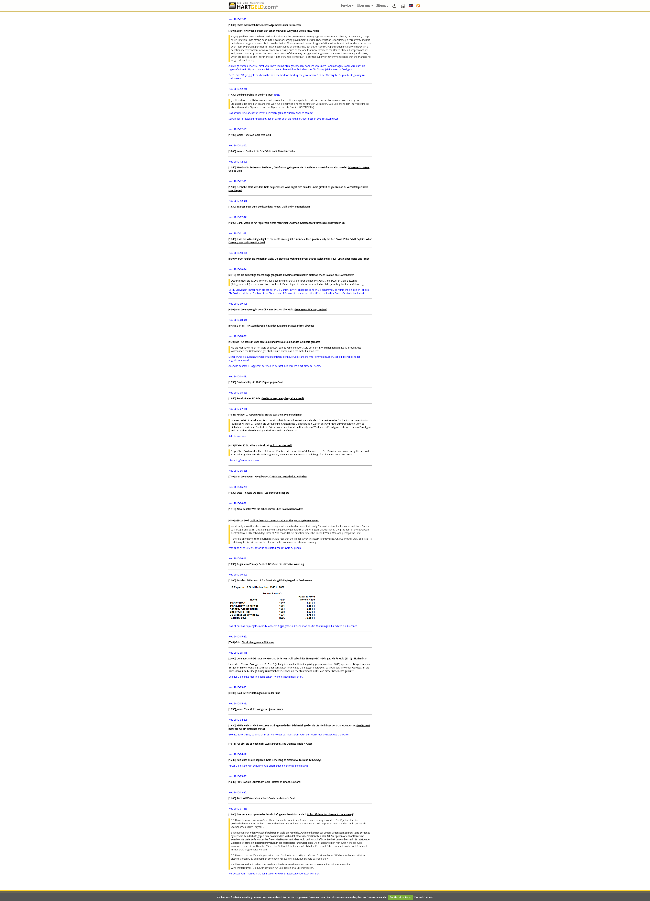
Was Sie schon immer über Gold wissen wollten (277, 509)
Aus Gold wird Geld (260, 134)
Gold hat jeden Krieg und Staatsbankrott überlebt (287, 325)
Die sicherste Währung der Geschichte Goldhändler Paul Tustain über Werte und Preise (322, 258)
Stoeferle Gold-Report (277, 492)
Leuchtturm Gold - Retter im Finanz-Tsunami (276, 781)
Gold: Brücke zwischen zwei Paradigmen (280, 414)
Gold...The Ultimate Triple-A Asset (293, 743)
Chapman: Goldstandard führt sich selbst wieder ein (316, 222)
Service (346, 5)
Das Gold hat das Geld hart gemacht (300, 341)
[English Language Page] (411, 5)
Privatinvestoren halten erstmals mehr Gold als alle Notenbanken (318, 274)
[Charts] (403, 5)
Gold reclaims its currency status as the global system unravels (284, 520)
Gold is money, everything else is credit (283, 398)
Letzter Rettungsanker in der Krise (261, 693)
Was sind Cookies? (423, 897)
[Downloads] (394, 5)
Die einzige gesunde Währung (258, 642)
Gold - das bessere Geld (281, 798)
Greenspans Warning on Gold (311, 309)
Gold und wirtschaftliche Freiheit (289, 476)
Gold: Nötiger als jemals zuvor (266, 709)
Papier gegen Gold (272, 382)
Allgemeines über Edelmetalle (285, 25)
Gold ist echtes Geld (281, 445)
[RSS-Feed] (418, 5)
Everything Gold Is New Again (303, 30)
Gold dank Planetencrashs (280, 151)
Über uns (364, 5)
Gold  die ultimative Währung (288, 564)
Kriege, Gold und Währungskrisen (292, 206)
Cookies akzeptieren (400, 897)
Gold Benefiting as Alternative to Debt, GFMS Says (293, 759)
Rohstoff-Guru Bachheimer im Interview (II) (330, 814)
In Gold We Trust (264, 94)
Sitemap (382, 5)
